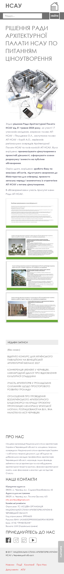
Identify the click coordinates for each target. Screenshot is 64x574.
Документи (12, 569)
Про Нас (42, 564)
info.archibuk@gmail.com (18, 499)
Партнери (61, 551)
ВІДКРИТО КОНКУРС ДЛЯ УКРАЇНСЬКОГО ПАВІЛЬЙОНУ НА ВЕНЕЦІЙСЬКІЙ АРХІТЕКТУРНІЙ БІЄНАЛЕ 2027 (30, 359)
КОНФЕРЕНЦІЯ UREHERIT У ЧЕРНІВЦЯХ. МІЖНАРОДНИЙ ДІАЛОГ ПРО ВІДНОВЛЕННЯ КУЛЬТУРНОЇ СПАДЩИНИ (31, 373)
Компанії (29, 564)
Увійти (54, 15)
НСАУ (13, 5)
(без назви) (13, 349)
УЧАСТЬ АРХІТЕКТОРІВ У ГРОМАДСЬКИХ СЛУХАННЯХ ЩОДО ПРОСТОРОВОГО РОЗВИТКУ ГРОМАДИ (29, 386)
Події (19, 564)
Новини (10, 564)
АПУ (23, 569)
